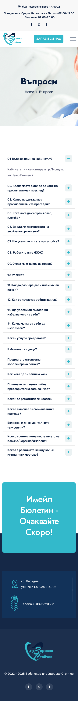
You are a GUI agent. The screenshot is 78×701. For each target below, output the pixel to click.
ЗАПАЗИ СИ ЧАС (48, 39)
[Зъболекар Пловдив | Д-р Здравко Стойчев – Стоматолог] (12, 38)
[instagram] (39, 24)
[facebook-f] (31, 24)
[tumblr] (46, 24)
